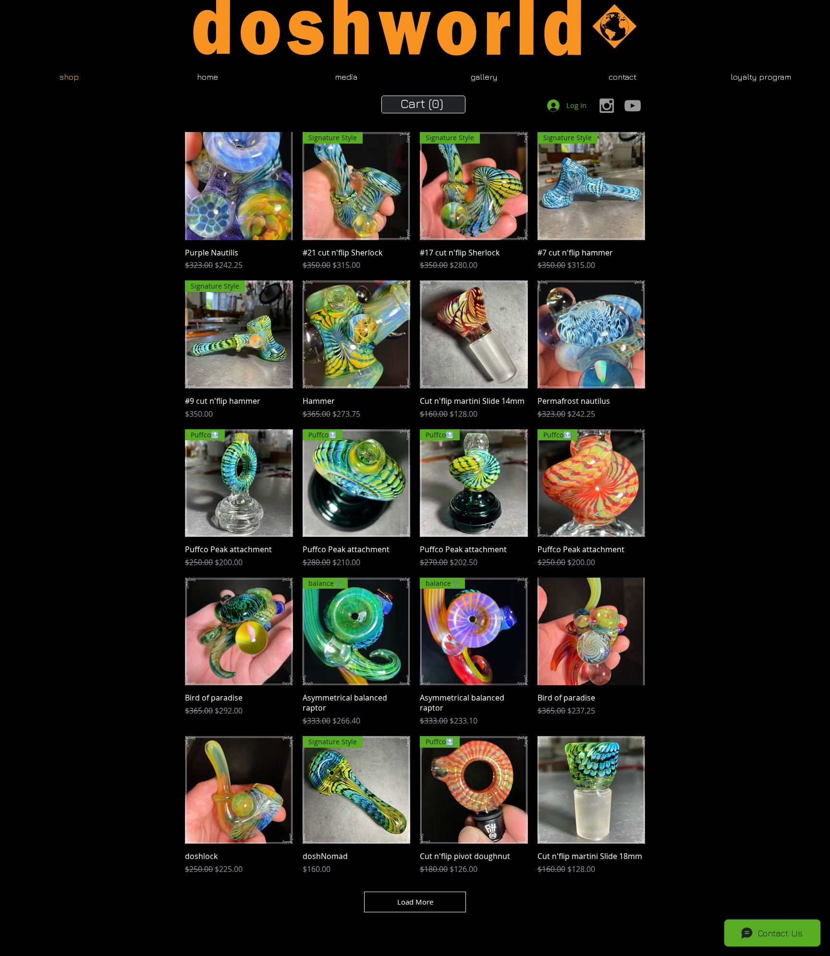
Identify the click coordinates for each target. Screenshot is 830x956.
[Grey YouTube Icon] (632, 106)
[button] (424, 103)
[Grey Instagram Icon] (607, 106)
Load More (415, 902)
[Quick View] (239, 186)
